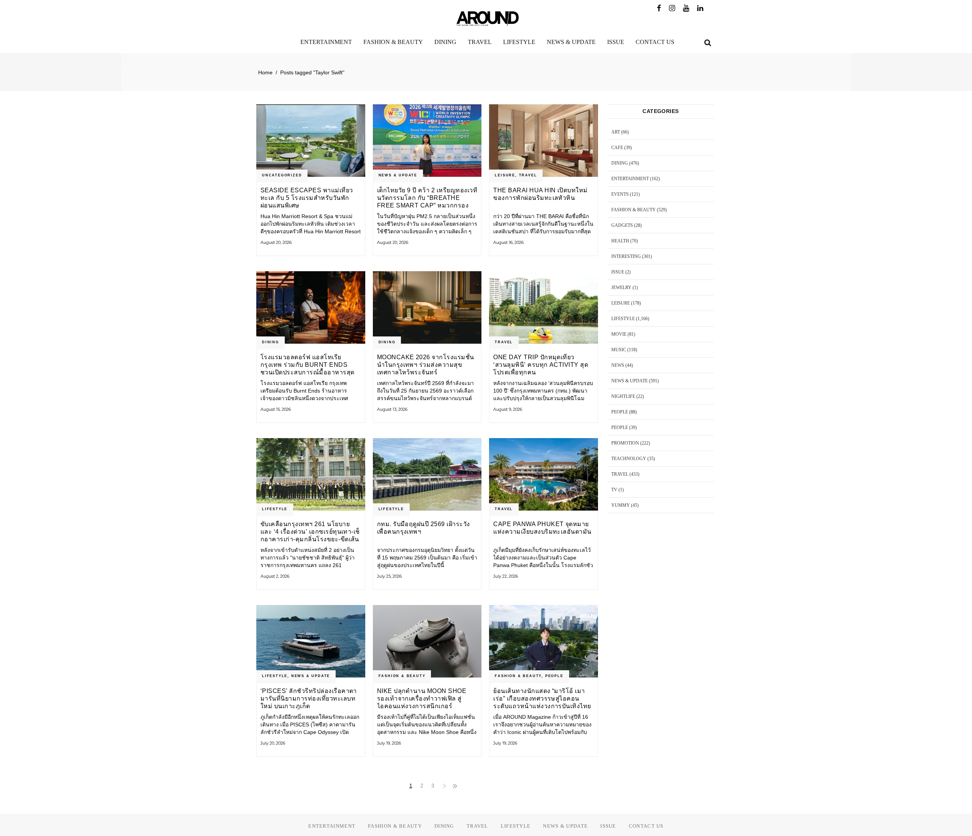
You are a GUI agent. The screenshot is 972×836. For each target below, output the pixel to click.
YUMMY (620, 505)
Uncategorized (282, 175)
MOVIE (618, 334)
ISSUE (617, 272)
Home (265, 72)
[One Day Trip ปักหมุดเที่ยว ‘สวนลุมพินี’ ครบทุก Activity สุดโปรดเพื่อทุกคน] (543, 307)
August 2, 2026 (274, 576)
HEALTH (620, 241)
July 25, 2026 (389, 576)
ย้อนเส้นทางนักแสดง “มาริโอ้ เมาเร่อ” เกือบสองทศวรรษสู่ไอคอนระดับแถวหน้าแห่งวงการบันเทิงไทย (542, 698)
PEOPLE (554, 676)
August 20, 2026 (276, 242)
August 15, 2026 (275, 409)
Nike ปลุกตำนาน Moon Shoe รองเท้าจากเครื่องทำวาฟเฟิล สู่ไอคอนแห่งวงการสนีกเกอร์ (422, 698)
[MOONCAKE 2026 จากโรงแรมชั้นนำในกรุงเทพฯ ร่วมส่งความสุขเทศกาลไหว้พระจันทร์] (427, 307)
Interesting (626, 256)
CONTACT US (646, 826)
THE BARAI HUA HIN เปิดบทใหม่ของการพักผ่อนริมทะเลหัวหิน (540, 194)
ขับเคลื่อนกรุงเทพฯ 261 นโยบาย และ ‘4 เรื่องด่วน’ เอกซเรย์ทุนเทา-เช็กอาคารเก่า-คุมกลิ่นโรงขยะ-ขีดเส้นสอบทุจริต (310, 531)
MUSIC (618, 349)
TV (614, 489)
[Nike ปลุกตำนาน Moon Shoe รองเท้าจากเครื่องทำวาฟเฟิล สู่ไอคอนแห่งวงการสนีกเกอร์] (427, 641)
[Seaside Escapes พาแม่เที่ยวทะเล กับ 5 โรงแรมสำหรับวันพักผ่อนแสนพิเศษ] (310, 140)
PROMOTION (625, 443)
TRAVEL (528, 175)
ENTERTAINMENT (630, 178)
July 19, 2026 (389, 743)
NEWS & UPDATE (398, 175)
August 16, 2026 (508, 242)
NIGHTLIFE (623, 396)
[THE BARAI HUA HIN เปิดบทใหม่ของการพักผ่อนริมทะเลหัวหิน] (543, 140)
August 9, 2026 (507, 409)
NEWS (617, 365)
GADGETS (622, 225)
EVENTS (620, 194)
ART (615, 132)
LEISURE (505, 175)
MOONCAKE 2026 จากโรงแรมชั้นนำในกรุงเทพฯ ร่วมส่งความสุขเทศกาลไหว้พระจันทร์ (425, 365)
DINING (270, 342)
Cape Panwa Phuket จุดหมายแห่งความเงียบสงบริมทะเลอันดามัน (542, 528)
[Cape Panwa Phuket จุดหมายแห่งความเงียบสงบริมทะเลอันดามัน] (543, 474)
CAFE (617, 147)
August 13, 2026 (392, 409)
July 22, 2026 (505, 576)
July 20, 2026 (272, 743)
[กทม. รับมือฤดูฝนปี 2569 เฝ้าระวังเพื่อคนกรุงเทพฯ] (427, 474)
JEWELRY (621, 287)
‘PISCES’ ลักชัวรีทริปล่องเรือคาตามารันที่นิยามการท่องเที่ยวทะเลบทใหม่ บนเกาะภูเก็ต (308, 698)
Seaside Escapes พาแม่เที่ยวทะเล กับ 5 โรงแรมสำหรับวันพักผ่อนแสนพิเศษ (306, 198)
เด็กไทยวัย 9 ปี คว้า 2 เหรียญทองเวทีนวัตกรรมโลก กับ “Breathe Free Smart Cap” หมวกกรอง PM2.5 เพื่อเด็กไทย (427, 198)
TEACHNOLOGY (628, 458)
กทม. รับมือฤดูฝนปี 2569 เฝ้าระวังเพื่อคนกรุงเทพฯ (423, 528)
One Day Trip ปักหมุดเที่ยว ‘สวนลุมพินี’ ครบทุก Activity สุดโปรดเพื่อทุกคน (540, 365)
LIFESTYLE (274, 509)
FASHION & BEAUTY (402, 676)
